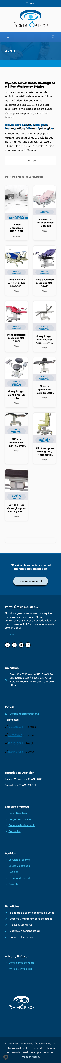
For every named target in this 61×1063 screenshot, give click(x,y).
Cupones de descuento (22, 825)
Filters (31, 160)
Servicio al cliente (19, 859)
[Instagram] (28, 645)
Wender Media (30, 1056)
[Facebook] (14, 645)
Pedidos (13, 871)
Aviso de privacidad (20, 968)
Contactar (15, 831)
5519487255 (15, 751)
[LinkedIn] (7, 645)
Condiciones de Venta (21, 962)
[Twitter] (21, 645)
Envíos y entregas (19, 865)
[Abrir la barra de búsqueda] (53, 37)
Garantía (14, 884)
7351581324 (15, 726)
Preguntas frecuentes (21, 819)
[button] (6, 1057)
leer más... (11, 634)
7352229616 (15, 735)
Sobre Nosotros (18, 812)
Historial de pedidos (20, 878)
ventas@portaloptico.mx (24, 713)
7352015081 (15, 743)
